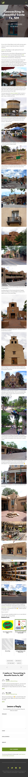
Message (4, 714)
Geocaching (18, 24)
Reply (3, 688)
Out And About (14, 26)
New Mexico (18, 660)
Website (4, 742)
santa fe (19, 663)
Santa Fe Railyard (14, 93)
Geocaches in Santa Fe (6, 607)
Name (3, 730)
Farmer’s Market (6, 117)
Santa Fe (3, 49)
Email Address (6, 736)
